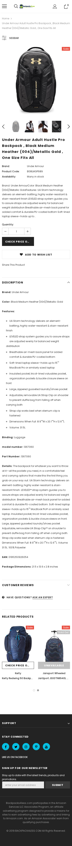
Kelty (18, 673)
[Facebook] (5, 746)
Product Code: (11, 171)
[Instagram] (26, 746)
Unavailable (54, 665)
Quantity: (8, 224)
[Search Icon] (16, 6)
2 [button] (38, 690)
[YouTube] (46, 746)
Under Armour (35, 166)
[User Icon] (55, 6)
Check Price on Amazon (19, 242)
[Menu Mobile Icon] (4, 6)
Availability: (9, 176)
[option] (36, 81)
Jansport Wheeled (54, 673)
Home (5, 18)
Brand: (6, 166)
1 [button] (34, 690)
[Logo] (27, 6)
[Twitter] (15, 746)
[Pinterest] (36, 746)
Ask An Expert (42, 597)
